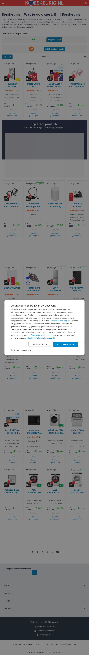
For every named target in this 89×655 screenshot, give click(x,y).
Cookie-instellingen (35, 338)
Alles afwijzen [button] (40, 344)
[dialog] (44, 327)
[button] (21, 350)
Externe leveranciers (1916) (60, 321)
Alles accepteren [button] (65, 344)
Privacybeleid (49, 338)
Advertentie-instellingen (40, 335)
